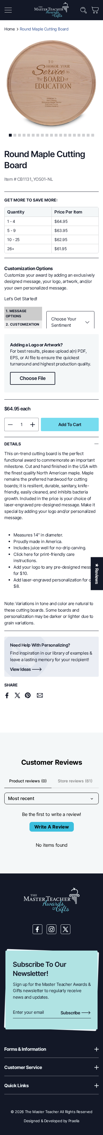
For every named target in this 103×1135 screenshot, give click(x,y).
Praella (73, 1120)
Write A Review (51, 827)
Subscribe (71, 1012)
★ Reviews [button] (97, 573)
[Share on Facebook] (7, 695)
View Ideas (20, 669)
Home (9, 28)
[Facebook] (37, 929)
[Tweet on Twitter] (17, 695)
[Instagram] (51, 929)
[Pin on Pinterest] (28, 695)
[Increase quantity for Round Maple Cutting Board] (33, 424)
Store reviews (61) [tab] (75, 780)
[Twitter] (65, 929)
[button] (8, 10)
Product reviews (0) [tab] (28, 780)
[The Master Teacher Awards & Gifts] (51, 10)
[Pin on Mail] (39, 695)
